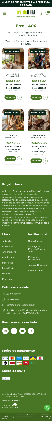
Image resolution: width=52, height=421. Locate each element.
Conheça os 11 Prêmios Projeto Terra (36, 249)
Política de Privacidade (34, 258)
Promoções (8, 279)
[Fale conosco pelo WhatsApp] (47, 408)
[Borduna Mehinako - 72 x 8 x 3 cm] (19, 158)
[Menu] (5, 13)
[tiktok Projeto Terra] (31, 331)
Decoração (7, 263)
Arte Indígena (9, 252)
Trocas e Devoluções (38, 265)
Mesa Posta (8, 268)
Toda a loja (7, 241)
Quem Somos (35, 241)
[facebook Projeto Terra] (14, 331)
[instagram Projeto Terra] (5, 331)
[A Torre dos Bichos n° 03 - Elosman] (19, 97)
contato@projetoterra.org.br (20, 305)
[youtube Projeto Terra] (22, 331)
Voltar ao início (35, 270)
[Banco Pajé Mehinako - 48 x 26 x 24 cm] (45, 160)
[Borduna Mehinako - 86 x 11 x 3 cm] (45, 97)
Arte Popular (8, 257)
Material (6, 273)
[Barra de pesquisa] (40, 13)
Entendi (45, 417)
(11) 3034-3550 (13, 299)
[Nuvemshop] (11, 401)
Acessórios (7, 246)
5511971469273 (13, 294)
